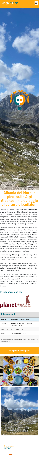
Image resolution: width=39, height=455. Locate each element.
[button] (36, 3)
